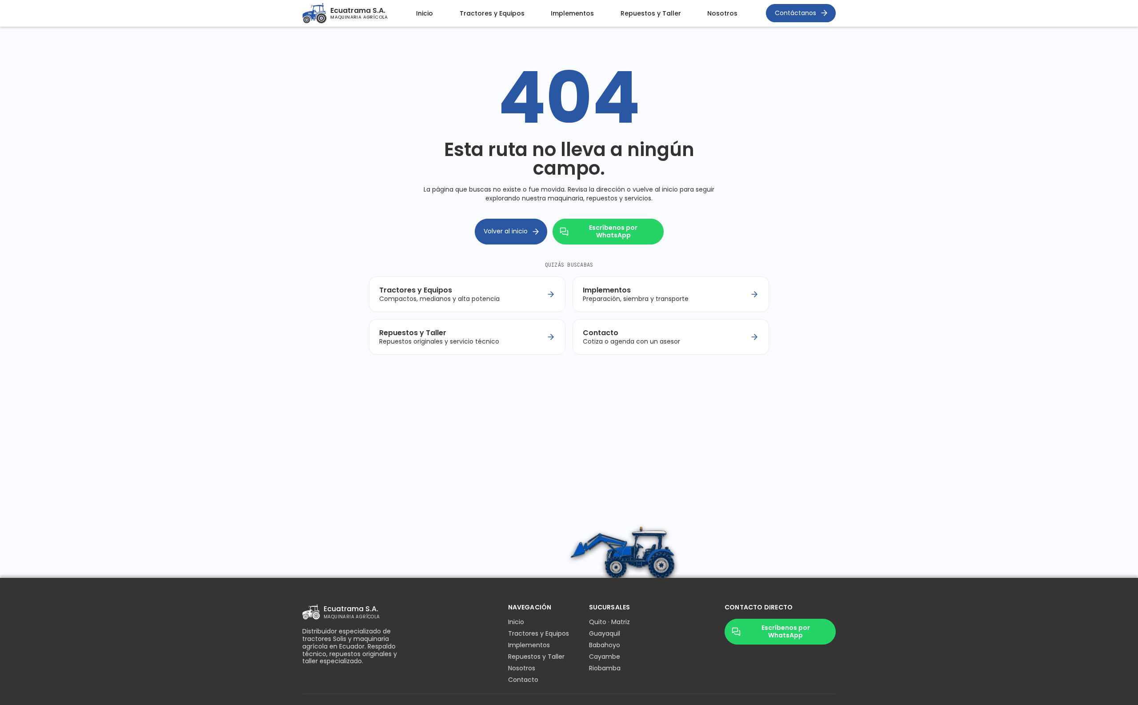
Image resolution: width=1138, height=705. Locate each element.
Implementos (572, 13)
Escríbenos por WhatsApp (613, 231)
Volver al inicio (506, 231)
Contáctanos (795, 12)
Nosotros (722, 13)
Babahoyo (604, 645)
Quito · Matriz (609, 622)
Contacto (523, 680)
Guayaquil (604, 633)
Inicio (424, 13)
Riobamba (605, 668)
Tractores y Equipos (492, 13)
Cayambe (604, 656)
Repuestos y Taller (651, 13)
